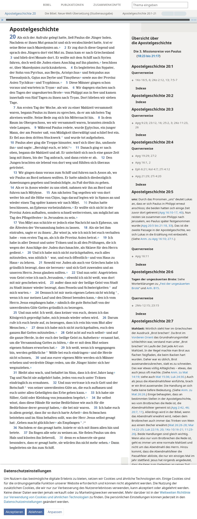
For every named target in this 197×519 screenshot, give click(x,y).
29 (63, 347)
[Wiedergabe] (2, 19)
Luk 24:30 (177, 377)
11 (140, 412)
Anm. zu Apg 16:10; (153, 239)
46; (186, 407)
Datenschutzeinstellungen (23, 502)
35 (96, 408)
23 (52, 282)
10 (12, 142)
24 (37, 292)
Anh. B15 (153, 288)
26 (105, 317)
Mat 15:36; (163, 377)
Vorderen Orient (142, 337)
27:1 (170, 239)
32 (55, 382)
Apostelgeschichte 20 (20, 13)
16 (86, 202)
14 (12, 187)
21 (41, 262)
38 (61, 438)
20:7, (135, 412)
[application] (98, 20)
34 (94, 398)
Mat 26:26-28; (178, 425)
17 (15, 222)
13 (15, 172)
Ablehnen (35, 512)
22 (74, 272)
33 (170, 225)
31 (15, 372)
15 (48, 192)
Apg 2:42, (178, 407)
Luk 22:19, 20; (154, 429)
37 (26, 433)
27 (34, 327)
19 (105, 237)
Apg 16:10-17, (168, 212)
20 (30, 252)
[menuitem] (6, 5)
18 (86, 227)
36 (15, 428)
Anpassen (55, 512)
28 (63, 332)
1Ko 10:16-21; (174, 429)
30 (38, 357)
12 (103, 157)
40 (180, 212)
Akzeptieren (14, 512)
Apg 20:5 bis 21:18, (155, 225)
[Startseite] (6, 5)
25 (15, 312)
